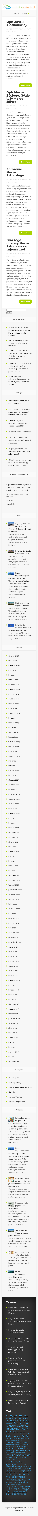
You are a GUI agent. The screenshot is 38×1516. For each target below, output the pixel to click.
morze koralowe (19, 1453)
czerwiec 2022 (14, 813)
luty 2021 (12, 871)
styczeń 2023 (13, 780)
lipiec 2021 (12, 847)
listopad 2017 (13, 1014)
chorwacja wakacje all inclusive (17, 1419)
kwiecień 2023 (13, 766)
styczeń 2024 (13, 732)
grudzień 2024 (14, 699)
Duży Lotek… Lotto (22, 1252)
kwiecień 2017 (13, 1047)
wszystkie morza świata (18, 1486)
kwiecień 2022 (13, 823)
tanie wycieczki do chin (23, 1470)
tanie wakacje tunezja (20, 1466)
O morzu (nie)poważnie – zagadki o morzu (17, 1274)
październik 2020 (15, 890)
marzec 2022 (13, 828)
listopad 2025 (13, 685)
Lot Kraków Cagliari (21, 1444)
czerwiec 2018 (14, 980)
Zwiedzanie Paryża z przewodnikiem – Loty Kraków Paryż (17, 1361)
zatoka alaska (20, 1491)
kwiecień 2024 (14, 718)
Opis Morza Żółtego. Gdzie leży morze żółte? (18, 97)
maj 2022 (12, 818)
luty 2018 (12, 999)
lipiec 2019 (12, 956)
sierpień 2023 (13, 747)
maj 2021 (11, 856)
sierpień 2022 (13, 804)
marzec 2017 (13, 1052)
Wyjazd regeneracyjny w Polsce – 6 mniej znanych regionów (18, 343)
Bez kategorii (13, 1078)
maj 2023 (12, 761)
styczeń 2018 (13, 1004)
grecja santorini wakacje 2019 (23, 1433)
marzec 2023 (13, 770)
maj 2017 (11, 1042)
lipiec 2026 (12, 661)
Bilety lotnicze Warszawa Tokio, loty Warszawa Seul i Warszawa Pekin (18, 1372)
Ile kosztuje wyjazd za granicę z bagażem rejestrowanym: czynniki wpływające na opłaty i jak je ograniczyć (19, 1123)
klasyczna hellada (19, 1438)
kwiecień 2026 (14, 675)
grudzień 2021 (13, 837)
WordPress (19, 1510)
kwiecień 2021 (13, 861)
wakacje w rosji (16, 1476)
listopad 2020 (13, 885)
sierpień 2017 (13, 1028)
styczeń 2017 (13, 1061)
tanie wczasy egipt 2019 (18, 1467)
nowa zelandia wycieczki (16, 1458)
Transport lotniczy (15, 1097)
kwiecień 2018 (13, 990)
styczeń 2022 (13, 832)
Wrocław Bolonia (16, 1484)
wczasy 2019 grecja (13, 1482)
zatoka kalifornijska (16, 1494)
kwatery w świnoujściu (14, 1441)
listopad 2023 (13, 737)
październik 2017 (14, 1019)
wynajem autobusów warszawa (14, 1489)
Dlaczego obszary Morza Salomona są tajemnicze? (17, 244)
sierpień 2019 (13, 952)
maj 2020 (12, 914)
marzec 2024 (13, 723)
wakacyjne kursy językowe (18, 1479)
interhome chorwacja (13, 1436)
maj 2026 (12, 670)
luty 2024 (12, 727)
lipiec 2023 (12, 751)
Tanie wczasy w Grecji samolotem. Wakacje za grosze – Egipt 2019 (17, 423)
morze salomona (13, 1457)
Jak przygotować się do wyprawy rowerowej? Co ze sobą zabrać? (19, 451)
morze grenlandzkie (15, 1451)
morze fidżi (22, 1448)
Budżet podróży (14, 1083)
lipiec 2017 (12, 1033)
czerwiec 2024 (14, 713)
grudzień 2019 (13, 933)
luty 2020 (12, 928)
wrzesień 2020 (14, 894)
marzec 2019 (13, 961)
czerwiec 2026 (14, 665)
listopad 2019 (13, 937)
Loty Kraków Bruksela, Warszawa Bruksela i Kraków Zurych (19, 627)
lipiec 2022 (12, 809)
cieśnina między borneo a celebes (17, 1428)
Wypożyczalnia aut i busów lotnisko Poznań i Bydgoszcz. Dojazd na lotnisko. (19, 1383)
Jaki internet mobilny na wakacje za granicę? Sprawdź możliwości (19, 440)
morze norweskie (18, 1455)
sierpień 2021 (13, 842)
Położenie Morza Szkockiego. (15, 172)
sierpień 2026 (13, 656)
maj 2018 (12, 985)
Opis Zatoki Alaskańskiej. (16, 23)
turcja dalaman (23, 1472)
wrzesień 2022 (14, 799)
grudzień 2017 (13, 1009)
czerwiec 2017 (14, 1038)
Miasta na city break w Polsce (19, 1087)
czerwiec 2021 (14, 852)
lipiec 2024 (12, 708)
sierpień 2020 (13, 899)
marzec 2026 (13, 680)
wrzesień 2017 (13, 1023)
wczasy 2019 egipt (19, 1481)
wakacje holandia (17, 1474)
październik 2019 (14, 942)
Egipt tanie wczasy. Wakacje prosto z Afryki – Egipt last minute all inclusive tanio (19, 412)
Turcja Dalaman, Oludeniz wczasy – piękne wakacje (19, 1233)
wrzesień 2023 (14, 742)
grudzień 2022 (14, 785)
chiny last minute (17, 1415)
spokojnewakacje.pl (23, 29)
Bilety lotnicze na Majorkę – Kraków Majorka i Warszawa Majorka (19, 605)
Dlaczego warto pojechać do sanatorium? (18, 1205)
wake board (9, 1481)
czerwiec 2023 (14, 756)
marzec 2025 (13, 694)
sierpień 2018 (13, 971)
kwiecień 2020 (14, 918)
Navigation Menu (20, 13)
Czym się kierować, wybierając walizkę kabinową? (15, 1349)
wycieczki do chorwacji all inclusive (19, 1488)
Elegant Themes (19, 1508)
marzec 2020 (13, 923)
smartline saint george (15, 1463)
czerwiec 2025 (14, 689)
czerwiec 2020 (14, 909)
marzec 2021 (13, 866)
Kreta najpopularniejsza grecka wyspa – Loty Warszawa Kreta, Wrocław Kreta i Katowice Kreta (18, 578)
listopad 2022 (13, 790)
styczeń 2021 (13, 875)
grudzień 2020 (14, 880)
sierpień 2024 (13, 704)
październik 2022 (15, 794)
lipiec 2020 (12, 904)
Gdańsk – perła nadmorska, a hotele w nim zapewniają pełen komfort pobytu (19, 462)
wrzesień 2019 (14, 947)
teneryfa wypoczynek (12, 1472)
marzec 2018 (13, 995)
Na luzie (11, 1092)
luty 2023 (12, 775)
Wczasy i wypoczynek (17, 1102)
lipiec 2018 (12, 976)
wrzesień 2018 (14, 966)
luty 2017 (12, 1057)
